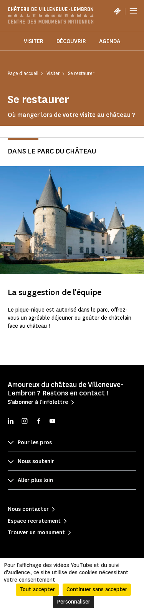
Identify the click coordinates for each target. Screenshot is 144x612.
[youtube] (52, 421)
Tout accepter (37, 589)
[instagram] (25, 421)
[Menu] (133, 11)
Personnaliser (73, 601)
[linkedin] (11, 421)
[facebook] (38, 421)
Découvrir (71, 41)
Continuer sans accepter (96, 589)
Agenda (109, 41)
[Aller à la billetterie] (117, 11)
